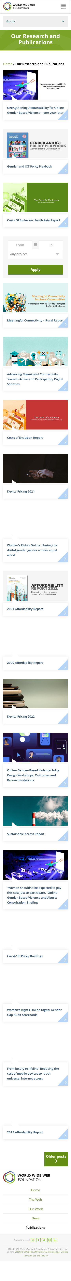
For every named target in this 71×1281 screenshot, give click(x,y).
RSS (33, 1240)
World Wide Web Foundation (26, 1177)
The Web (35, 1199)
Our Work (35, 1209)
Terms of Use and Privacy (36, 1255)
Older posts (56, 1156)
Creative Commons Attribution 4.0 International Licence (41, 1251)
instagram (49, 1240)
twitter (44, 1240)
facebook (38, 1240)
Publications (35, 1227)
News (36, 1218)
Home (7, 64)
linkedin (55, 1240)
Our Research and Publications (39, 64)
